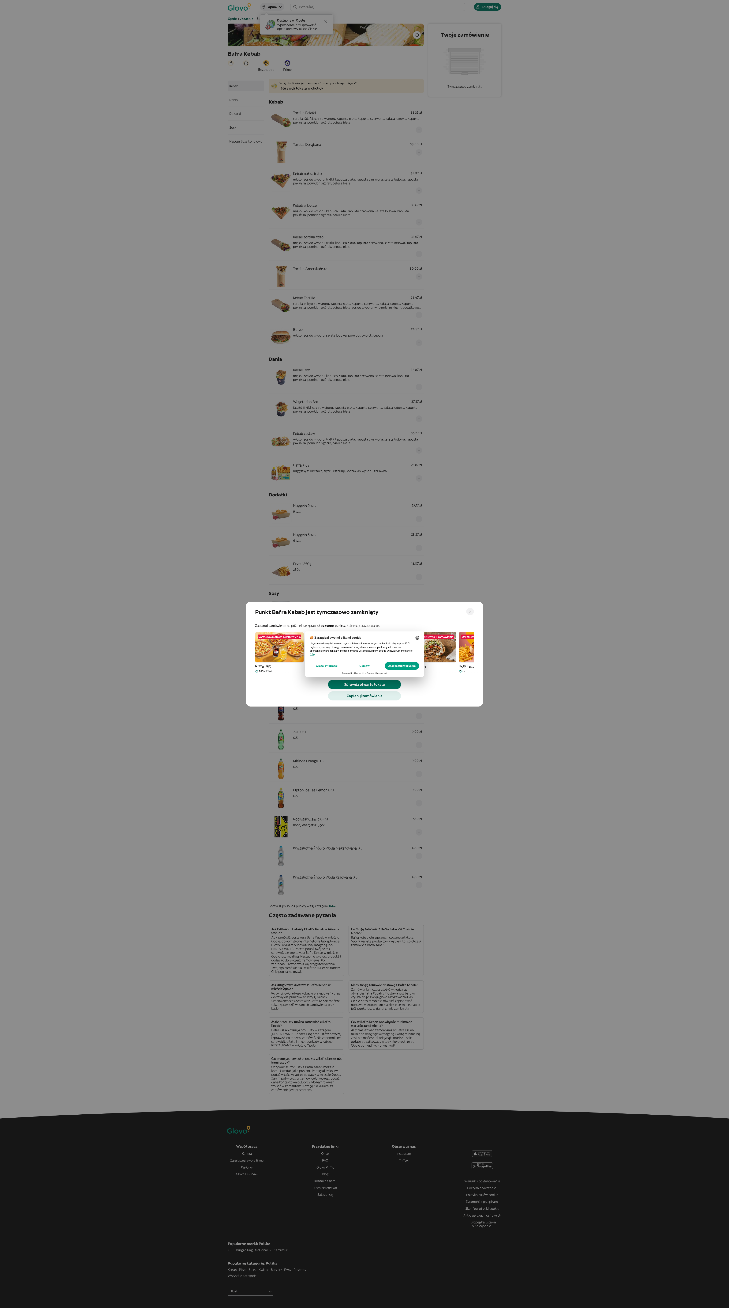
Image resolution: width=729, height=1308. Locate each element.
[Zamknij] (470, 611)
